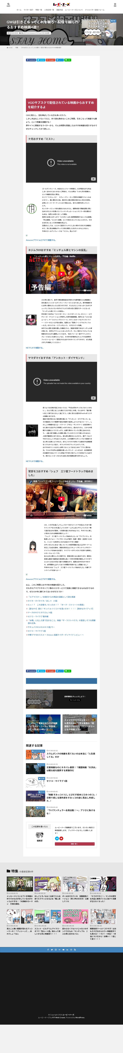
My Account (13, 962)
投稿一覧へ (74, 844)
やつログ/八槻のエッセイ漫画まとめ (22, 977)
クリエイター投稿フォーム (94, 10)
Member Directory (15, 961)
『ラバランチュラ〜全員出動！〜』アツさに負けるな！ (71, 812)
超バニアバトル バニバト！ (19, 1011)
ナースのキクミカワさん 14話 (40, 612)
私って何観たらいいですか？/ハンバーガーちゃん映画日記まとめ (33, 1009)
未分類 (47, 33)
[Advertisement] (61, 80)
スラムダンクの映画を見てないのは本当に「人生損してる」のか (71, 755)
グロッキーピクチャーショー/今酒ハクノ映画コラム (28, 980)
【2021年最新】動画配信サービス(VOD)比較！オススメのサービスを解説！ (37, 970)
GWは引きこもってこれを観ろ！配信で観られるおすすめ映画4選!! (41, 47)
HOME (11, 47)
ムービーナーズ (68, 1015)
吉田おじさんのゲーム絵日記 (19, 1002)
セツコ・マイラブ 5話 (57, 781)
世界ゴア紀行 (14, 994)
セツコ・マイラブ (15, 985)
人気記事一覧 (49, 10)
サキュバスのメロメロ (17, 981)
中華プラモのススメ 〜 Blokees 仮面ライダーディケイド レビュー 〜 (56, 635)
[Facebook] (31, 60)
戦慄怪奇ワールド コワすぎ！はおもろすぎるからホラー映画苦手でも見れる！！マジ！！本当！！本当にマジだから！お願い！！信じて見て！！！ (103, 934)
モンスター (41, 807)
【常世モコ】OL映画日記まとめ (20, 972)
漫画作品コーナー (15, 1006)
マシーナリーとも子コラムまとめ (21, 990)
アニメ (42, 792)
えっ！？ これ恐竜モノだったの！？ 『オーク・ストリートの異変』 (56, 605)
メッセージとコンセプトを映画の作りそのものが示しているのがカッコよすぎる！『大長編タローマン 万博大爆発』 (20, 900)
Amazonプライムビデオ (37, 33)
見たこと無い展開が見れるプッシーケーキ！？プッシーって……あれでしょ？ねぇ (20, 931)
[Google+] (50, 60)
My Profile (13, 964)
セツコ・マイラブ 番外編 (38, 616)
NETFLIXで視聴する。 (35, 348)
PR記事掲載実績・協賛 (17, 965)
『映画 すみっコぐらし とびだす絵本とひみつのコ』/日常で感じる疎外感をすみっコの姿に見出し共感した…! (72, 797)
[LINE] (67, 60)
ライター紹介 (28, 10)
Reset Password (15, 967)
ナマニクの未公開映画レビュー (20, 986)
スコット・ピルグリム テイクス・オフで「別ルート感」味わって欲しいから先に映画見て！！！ (47, 931)
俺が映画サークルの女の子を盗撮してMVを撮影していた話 (30, 998)
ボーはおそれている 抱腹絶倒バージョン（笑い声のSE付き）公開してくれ (75, 898)
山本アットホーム (15, 1004)
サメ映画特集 (14, 983)
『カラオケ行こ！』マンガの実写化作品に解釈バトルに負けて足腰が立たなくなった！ (103, 898)
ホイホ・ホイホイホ (16, 988)
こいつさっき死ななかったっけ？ (21, 974)
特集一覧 (39, 10)
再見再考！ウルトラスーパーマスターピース (25, 999)
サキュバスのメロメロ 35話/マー (41, 627)
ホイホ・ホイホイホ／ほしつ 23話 (42, 601)
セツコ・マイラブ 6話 (37, 631)
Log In (11, 959)
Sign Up (11, 969)
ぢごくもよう (14, 975)
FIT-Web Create (58, 1017)
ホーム (19, 10)
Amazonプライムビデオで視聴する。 (41, 240)
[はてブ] (60, 60)
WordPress (79, 1017)
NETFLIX (27, 33)
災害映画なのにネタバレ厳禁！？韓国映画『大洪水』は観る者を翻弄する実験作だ (71, 769)
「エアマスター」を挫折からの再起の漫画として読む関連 (51, 597)
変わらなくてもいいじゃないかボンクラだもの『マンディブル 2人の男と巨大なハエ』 (75, 931)
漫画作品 (59, 10)
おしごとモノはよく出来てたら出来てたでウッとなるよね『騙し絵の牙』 (47, 898)
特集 (22, 33)
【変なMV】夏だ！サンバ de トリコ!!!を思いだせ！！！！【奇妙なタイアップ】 (61, 609)
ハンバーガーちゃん (39, 751)
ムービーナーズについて (74, 10)
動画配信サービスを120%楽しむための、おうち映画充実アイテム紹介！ (35, 1001)
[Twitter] (41, 60)
